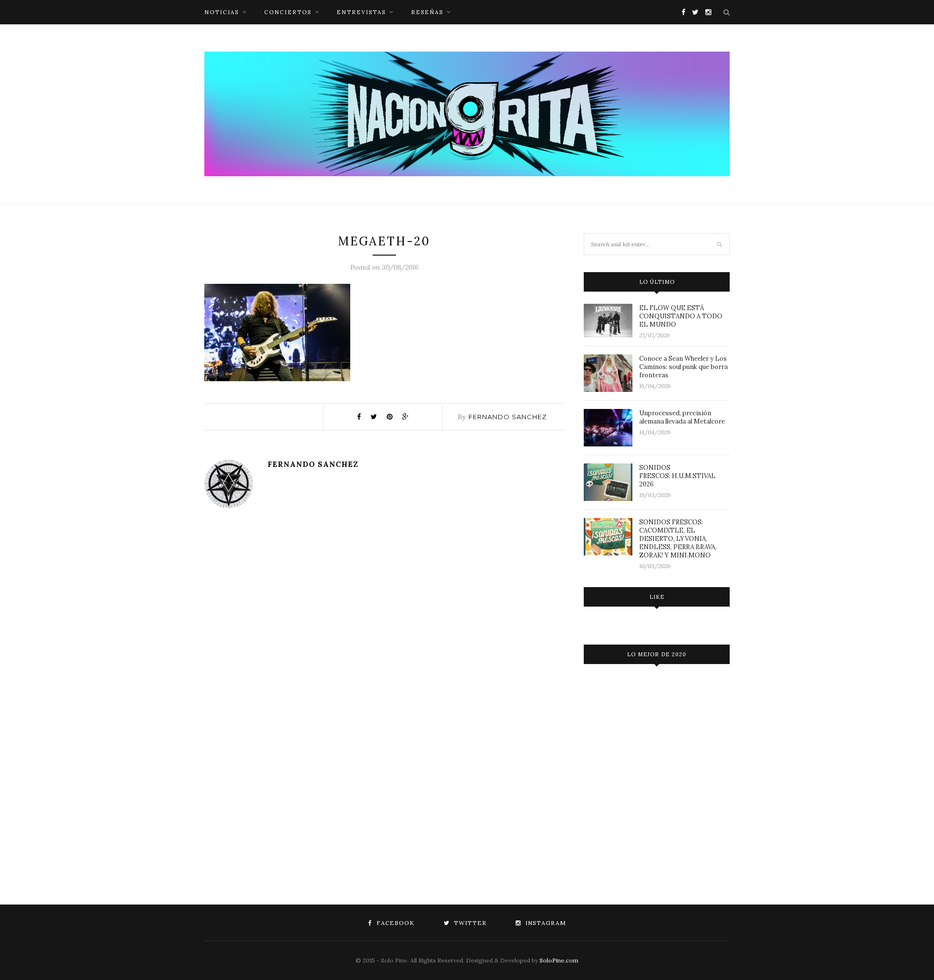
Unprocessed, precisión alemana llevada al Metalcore (682, 417)
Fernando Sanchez (507, 417)
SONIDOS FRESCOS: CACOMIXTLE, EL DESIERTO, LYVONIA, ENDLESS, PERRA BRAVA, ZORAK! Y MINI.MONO (678, 538)
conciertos (287, 12)
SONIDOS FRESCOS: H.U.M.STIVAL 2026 (677, 475)
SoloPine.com (558, 960)
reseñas (427, 12)
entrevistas (361, 12)
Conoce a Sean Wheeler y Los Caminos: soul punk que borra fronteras (683, 366)
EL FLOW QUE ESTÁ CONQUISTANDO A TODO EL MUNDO (680, 316)
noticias (221, 12)
